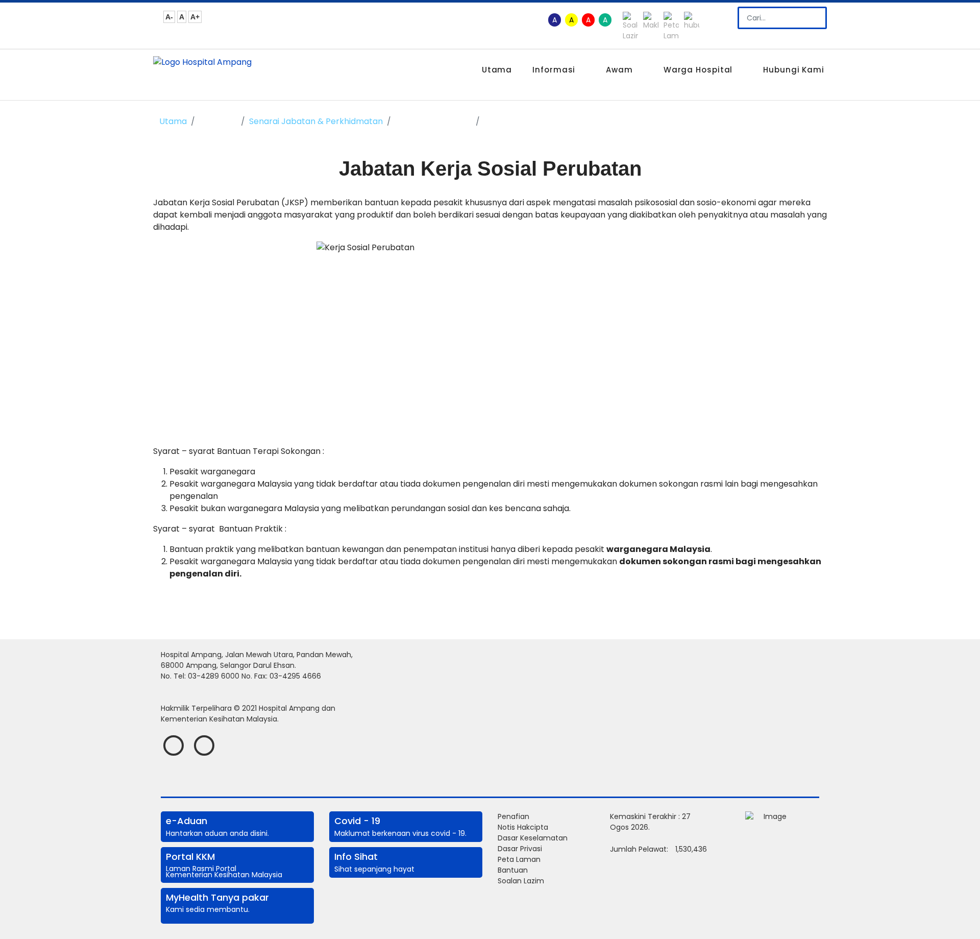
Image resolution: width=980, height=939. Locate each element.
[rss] (204, 745)
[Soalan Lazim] (632, 26)
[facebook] (173, 745)
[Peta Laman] (672, 26)
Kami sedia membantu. (208, 909)
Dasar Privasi (520, 849)
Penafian (513, 816)
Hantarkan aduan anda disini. (217, 833)
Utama (497, 69)
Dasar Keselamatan (533, 838)
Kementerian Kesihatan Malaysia (224, 875)
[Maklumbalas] (652, 26)
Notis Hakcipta (523, 827)
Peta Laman (519, 859)
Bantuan (513, 870)
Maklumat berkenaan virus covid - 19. (400, 833)
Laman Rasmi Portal (202, 868)
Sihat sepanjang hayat (374, 869)
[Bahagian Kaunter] (693, 26)
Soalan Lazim (521, 881)
